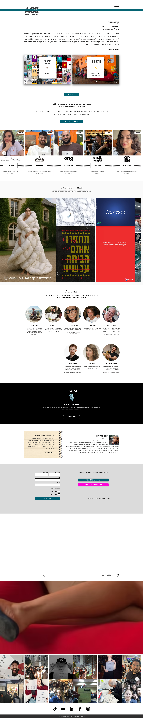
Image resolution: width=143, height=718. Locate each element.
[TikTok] (55, 708)
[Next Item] (4, 153)
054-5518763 (101, 498)
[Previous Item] (139, 153)
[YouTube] (63, 708)
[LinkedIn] (71, 708)
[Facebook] (79, 708)
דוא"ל (58, 477)
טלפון (58, 482)
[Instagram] (88, 708)
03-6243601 (91, 498)
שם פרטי (57, 472)
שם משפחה (44, 472)
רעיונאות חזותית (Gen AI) (47, 72)
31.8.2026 (88, 485)
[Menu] (116, 5)
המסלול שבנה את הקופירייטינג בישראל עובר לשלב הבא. (96, 73)
